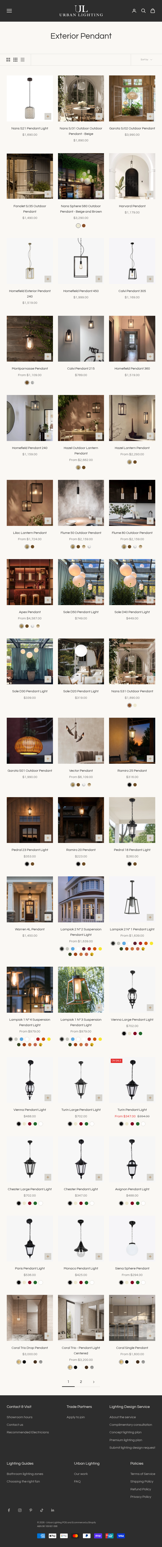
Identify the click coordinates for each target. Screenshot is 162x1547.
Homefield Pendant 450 (81, 291)
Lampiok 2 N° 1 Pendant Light (132, 929)
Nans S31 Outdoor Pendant (132, 691)
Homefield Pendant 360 (132, 368)
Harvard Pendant (132, 206)
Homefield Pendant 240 (29, 448)
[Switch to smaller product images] (15, 59)
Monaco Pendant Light (81, 1268)
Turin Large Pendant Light (81, 1109)
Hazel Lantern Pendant (132, 448)
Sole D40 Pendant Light (132, 612)
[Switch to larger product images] (8, 59)
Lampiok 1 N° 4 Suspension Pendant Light (29, 1022)
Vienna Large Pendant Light (132, 1019)
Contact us (15, 1424)
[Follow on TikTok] (42, 1510)
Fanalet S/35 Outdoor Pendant (30, 208)
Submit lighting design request (132, 1447)
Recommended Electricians (28, 1432)
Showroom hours (19, 1417)
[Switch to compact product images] (22, 59)
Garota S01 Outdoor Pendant (30, 770)
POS (64, 1522)
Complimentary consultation (130, 1424)
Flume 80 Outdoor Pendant (132, 533)
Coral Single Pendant (132, 1348)
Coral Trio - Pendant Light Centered (81, 1350)
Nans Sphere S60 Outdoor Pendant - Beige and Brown (81, 208)
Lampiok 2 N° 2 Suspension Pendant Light (81, 932)
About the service (122, 1417)
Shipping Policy (141, 1481)
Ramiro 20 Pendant (81, 850)
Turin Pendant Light (132, 1109)
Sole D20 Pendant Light (81, 691)
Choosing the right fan (23, 1481)
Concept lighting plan (125, 1432)
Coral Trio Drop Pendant (30, 1348)
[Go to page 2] (93, 1382)
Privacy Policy (140, 1496)
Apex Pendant (30, 612)
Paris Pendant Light (30, 1268)
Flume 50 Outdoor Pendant (81, 533)
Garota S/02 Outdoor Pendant (132, 128)
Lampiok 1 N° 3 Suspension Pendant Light (81, 1022)
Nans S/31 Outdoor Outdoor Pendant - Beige (81, 131)
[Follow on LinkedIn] (53, 1510)
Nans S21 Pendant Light (29, 128)
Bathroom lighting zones (25, 1474)
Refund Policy (140, 1489)
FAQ (77, 1481)
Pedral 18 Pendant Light (132, 850)
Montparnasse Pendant (30, 368)
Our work (81, 1474)
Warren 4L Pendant (30, 929)
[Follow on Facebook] (9, 1510)
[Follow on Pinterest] (31, 1510)
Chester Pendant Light (81, 1189)
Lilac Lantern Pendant (30, 533)
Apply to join (76, 1417)
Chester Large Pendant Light (30, 1189)
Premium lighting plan (125, 1440)
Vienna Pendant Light (30, 1109)
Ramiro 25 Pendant (132, 770)
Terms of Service (142, 1474)
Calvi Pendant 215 (81, 368)
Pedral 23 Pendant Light (30, 850)
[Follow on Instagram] (20, 1510)
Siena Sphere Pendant (132, 1268)
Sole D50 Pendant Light (81, 612)
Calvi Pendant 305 (132, 291)
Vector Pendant (81, 770)
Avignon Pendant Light (132, 1189)
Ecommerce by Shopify (84, 1522)
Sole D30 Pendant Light (29, 691)
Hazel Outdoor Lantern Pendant (81, 450)
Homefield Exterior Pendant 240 (30, 293)
